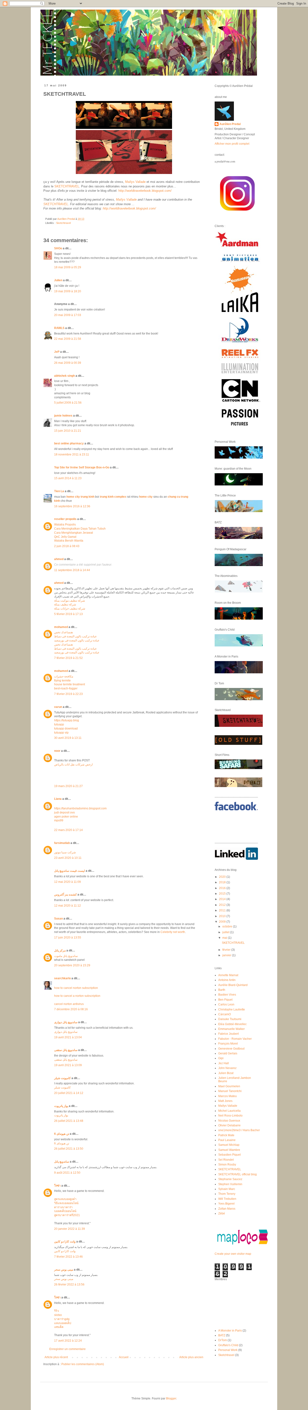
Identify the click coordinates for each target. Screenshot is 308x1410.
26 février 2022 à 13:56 (69, 1284)
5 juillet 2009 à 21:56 (68, 402)
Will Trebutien (227, 1199)
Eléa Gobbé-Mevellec (232, 1024)
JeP (56, 351)
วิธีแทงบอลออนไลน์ (66, 1203)
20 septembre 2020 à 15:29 (72, 965)
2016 (222, 888)
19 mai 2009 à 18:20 (67, 291)
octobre (227, 926)
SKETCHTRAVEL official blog (237, 1174)
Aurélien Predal (230, 124)
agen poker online (66, 816)
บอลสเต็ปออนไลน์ (65, 1211)
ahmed (59, 559)
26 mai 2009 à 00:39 (67, 362)
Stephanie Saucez (230, 1179)
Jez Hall (223, 1063)
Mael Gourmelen (229, 1086)
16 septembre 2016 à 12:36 (72, 506)
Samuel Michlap (228, 1145)
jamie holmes (63, 415)
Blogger (171, 1398)
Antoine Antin (227, 980)
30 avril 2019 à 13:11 (68, 738)
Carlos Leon (226, 1004)
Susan (58, 918)
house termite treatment (69, 684)
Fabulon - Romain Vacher (235, 1038)
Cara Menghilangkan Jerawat (73, 532)
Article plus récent (56, 1357)
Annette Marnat (228, 975)
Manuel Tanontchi (230, 1091)
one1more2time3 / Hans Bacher (239, 1130)
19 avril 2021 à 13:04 (68, 1037)
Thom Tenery (226, 1193)
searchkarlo (62, 978)
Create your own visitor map (233, 1253)
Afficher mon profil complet (232, 143)
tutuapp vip (61, 732)
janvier (227, 955)
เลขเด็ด (59, 1327)
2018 (222, 882)
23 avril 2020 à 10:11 (68, 858)
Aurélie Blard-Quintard (233, 985)
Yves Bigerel (226, 1203)
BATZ (221, 1335)
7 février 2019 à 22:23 (68, 694)
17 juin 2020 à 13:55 (67, 937)
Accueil (123, 1357)
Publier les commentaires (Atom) (82, 1364)
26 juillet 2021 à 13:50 (68, 1148)
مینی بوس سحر (63, 1269)
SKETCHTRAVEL (66, 186)
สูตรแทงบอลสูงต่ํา (65, 1199)
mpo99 (58, 820)
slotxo (58, 1315)
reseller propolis (65, 519)
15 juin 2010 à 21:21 (67, 430)
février (226, 949)
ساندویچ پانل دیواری (65, 1022)
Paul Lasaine (227, 1140)
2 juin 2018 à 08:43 (66, 546)
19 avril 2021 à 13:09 (68, 1065)
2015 (222, 893)
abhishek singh (64, 375)
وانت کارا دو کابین (65, 1241)
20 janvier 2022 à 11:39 (69, 1229)
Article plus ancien (191, 1357)
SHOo (58, 248)
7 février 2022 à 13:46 (68, 1256)
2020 (222, 876)
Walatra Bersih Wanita (68, 540)
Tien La (59, 491)
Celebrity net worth (172, 932)
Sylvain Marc (226, 1189)
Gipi (221, 1058)
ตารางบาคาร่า (63, 1207)
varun (58, 707)
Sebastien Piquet (229, 1154)
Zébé (221, 1213)
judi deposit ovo (64, 812)
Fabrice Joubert (228, 1033)
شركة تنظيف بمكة (65, 604)
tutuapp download (66, 728)
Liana (58, 799)
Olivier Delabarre (229, 1125)
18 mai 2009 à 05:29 (67, 267)
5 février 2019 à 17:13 (68, 614)
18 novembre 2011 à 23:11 (71, 454)
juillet (226, 932)
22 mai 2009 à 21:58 (67, 339)
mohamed (61, 627)
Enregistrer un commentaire (67, 1349)
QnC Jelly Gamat (65, 536)
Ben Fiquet (225, 999)
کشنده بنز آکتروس (65, 894)
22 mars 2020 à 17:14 (68, 830)
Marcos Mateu (227, 1096)
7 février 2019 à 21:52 (68, 658)
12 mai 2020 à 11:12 (67, 905)
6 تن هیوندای (61, 1133)
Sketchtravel (63, 222)
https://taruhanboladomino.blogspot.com (80, 808)
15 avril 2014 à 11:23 (68, 478)
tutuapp (59, 724)
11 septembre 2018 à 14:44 (72, 570)
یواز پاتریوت (61, 1106)
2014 (222, 899)
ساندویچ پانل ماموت (66, 956)
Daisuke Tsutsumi (229, 1019)
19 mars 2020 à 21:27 (68, 786)
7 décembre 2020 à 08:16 (71, 1009)
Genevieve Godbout (231, 1048)
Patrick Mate (226, 1135)
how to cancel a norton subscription (77, 996)
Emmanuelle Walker (231, 1029)
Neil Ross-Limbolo (230, 1115)
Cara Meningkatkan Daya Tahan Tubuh (80, 528)
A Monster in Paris (230, 1330)
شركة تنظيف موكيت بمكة (69, 600)
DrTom (222, 1340)
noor (57, 751)
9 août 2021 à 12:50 (67, 1172)
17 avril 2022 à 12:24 (68, 1340)
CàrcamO (224, 1014)
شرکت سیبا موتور (65, 852)
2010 (222, 916)
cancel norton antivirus (69, 1004)
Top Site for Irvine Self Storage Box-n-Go (81, 467)
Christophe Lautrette (231, 1009)
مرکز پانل (60, 950)
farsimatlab (62, 843)
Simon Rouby (227, 1164)
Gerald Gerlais (227, 1053)
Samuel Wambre (229, 1150)
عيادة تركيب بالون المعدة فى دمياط (75, 636)
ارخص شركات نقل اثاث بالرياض (73, 764)
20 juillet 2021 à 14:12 (68, 1093)
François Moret (228, 1043)
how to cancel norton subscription (76, 988)
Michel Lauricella (229, 1110)
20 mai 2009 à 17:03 (67, 315)
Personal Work (227, 1350)
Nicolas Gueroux (229, 1120)
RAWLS (59, 328)
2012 (222, 905)
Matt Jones (225, 1101)
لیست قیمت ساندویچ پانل (69, 870)
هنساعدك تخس (63, 632)
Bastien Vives (227, 994)
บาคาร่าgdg (62, 1319)
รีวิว (56, 1311)
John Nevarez (227, 1068)
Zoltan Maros (226, 1208)
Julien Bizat (225, 1073)
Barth (221, 990)
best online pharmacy (69, 443)
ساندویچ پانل (61, 1161)
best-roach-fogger (65, 688)
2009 (222, 921)
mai (225, 937)
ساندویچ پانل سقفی (65, 1050)
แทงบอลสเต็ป (62, 1323)
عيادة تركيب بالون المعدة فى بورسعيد (76, 640)
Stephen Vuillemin (230, 1184)
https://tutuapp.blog (66, 720)
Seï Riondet (226, 1159)
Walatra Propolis (65, 524)
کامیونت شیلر (62, 1078)
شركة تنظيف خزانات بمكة (69, 608)
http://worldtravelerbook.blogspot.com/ (145, 190)
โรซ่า (57, 1185)
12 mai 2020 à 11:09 (67, 882)
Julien (58, 280)
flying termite (62, 680)
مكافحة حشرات (63, 676)
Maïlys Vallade (135, 182)
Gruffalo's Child (228, 1345)
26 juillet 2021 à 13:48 (68, 1121)
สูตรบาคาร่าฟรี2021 (67, 1215)
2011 (222, 910)
